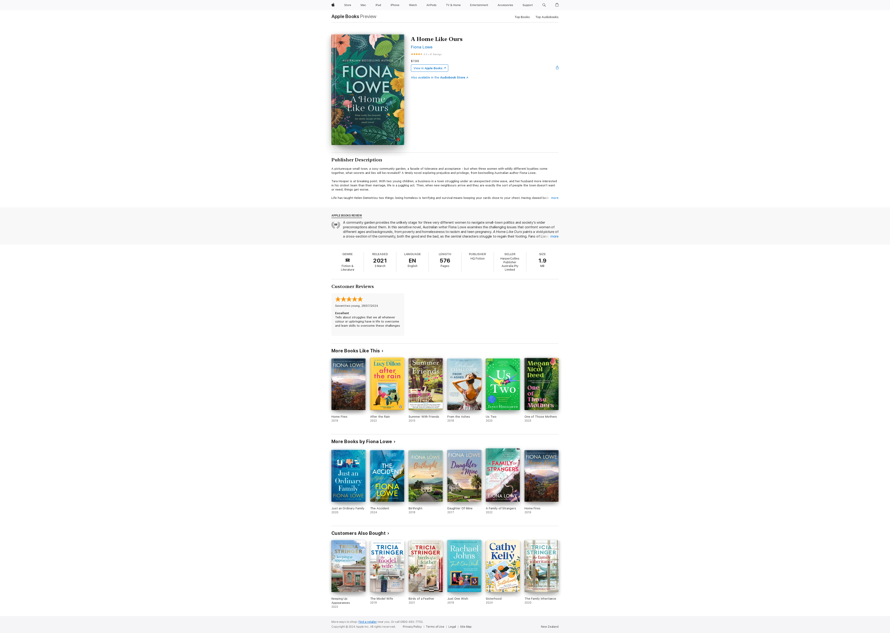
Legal (452, 626)
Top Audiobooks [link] (547, 17)
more (555, 198)
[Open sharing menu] (557, 68)
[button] (544, 5)
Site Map (466, 626)
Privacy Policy (412, 626)
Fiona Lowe (422, 46)
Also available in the (438, 77)
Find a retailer (368, 622)
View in (427, 68)
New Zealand (550, 626)
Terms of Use (435, 626)
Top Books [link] (522, 17)
